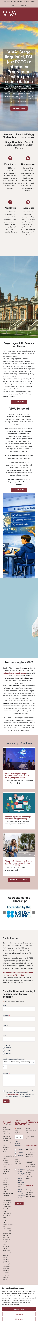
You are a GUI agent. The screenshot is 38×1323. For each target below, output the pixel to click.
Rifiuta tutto (19, 1319)
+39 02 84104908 (17, 1)
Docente (8, 1053)
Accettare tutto (19, 1309)
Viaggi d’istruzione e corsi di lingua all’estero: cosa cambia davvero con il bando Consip (18, 863)
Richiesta (6, 1073)
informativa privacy (12, 1094)
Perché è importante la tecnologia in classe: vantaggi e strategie (18, 818)
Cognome (6, 1015)
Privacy (28, 1190)
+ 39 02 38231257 (7, 1)
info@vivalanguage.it (29, 1)
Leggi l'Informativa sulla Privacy (18, 1161)
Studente (8, 1050)
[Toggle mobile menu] (34, 12)
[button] (4, 912)
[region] (19, 1304)
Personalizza (19, 1314)
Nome (5, 1005)
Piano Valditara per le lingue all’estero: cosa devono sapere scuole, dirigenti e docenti (17, 776)
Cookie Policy (30, 1196)
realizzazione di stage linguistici (14, 673)
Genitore (8, 1047)
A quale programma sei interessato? (14, 1059)
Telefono (6, 1025)
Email (5, 1036)
